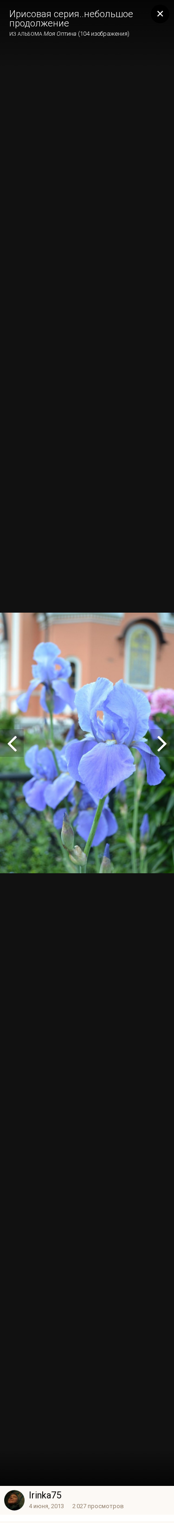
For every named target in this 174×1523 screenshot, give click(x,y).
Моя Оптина (60, 33)
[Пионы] (162, 743)
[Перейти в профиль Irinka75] (14, 1500)
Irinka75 (45, 1495)
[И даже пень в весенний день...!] (12, 743)
